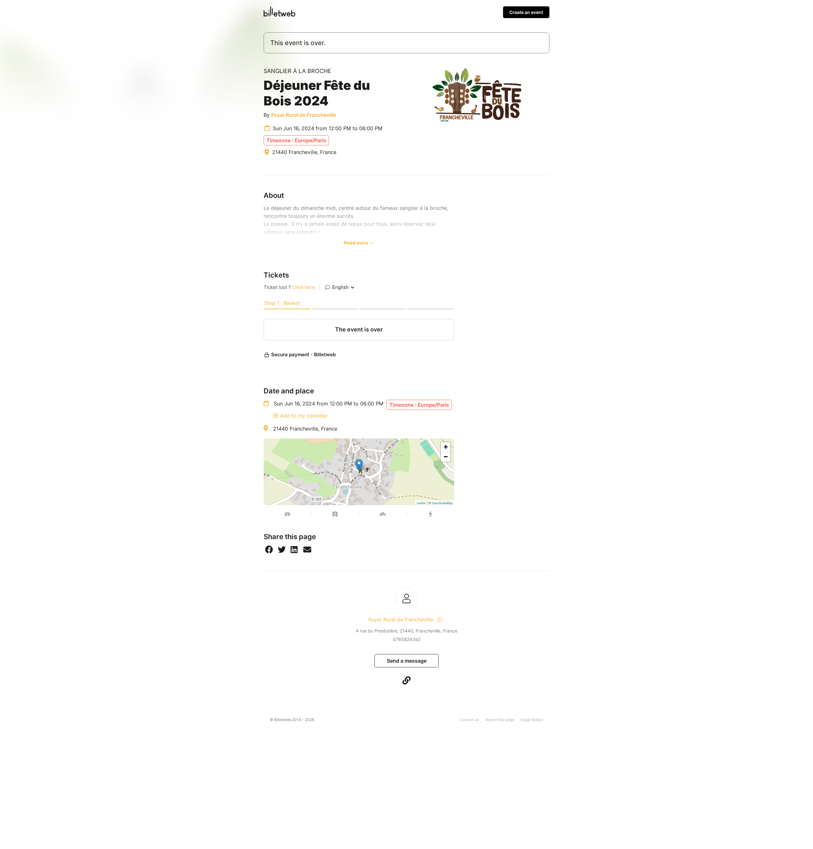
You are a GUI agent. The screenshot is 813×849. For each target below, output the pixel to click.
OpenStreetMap (442, 503)
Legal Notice (532, 719)
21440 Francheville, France (305, 428)
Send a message (407, 661)
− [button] (446, 457)
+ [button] (446, 447)
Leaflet (421, 503)
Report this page (499, 719)
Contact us (469, 719)
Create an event (526, 12)
